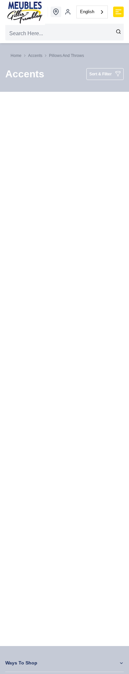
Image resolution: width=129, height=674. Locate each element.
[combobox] (92, 12)
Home (16, 55)
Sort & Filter (100, 74)
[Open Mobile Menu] (118, 12)
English (87, 11)
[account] (67, 12)
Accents (35, 55)
